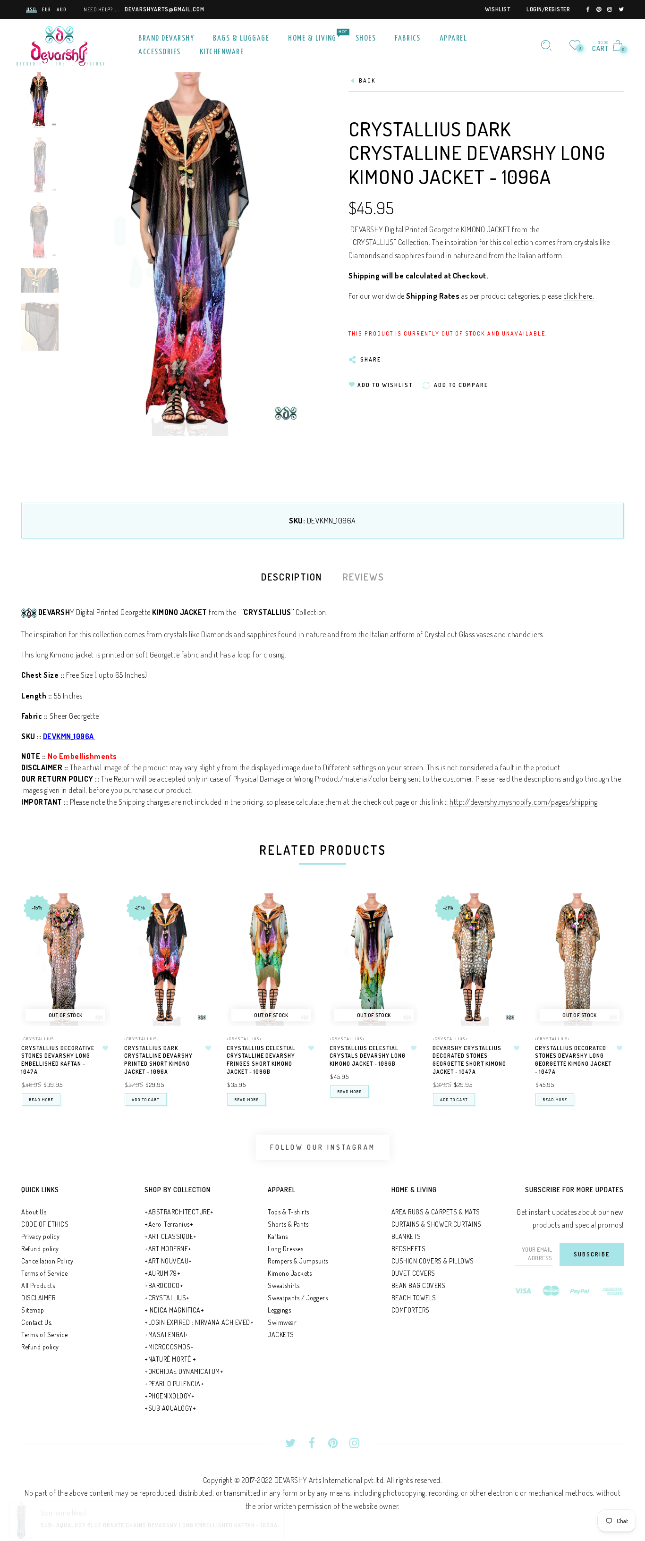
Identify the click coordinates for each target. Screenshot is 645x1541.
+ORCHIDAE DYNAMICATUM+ (183, 1371)
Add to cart (146, 1099)
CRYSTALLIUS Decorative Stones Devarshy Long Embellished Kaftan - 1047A (57, 1059)
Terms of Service (44, 1273)
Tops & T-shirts (288, 1212)
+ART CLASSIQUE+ (170, 1236)
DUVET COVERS (413, 1273)
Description (291, 577)
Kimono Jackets (290, 1273)
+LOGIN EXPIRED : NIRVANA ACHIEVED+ (199, 1322)
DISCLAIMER (38, 1298)
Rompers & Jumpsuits (298, 1261)
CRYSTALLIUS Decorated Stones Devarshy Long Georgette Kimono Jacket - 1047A (573, 1059)
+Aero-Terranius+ (168, 1224)
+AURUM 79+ (162, 1273)
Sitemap (32, 1310)
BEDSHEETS (408, 1249)
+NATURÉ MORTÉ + (170, 1359)
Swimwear (282, 1322)
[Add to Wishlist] (106, 1048)
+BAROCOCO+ (163, 1285)
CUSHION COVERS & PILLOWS (432, 1261)
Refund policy (40, 1249)
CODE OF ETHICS (44, 1224)
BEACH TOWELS (413, 1298)
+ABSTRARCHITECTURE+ (179, 1212)
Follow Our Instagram (322, 1147)
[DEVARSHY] (60, 44)
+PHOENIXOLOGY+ (169, 1396)
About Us (33, 1212)
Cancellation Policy (47, 1261)
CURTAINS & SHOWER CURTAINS (436, 1224)
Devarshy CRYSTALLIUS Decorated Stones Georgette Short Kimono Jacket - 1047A (469, 1059)
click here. (578, 296)
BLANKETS (406, 1236)
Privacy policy (40, 1236)
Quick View (93, 913)
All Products (38, 1285)
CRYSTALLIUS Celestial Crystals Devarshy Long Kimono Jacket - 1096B (368, 1056)
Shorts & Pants (288, 1224)
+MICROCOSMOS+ (169, 1347)
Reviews (363, 577)
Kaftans (278, 1236)
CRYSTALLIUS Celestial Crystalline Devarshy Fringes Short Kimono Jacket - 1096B (261, 1059)
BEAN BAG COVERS (418, 1285)
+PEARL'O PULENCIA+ (174, 1384)
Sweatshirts (284, 1285)
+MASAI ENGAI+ (166, 1334)
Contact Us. (36, 1322)
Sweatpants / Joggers (298, 1298)
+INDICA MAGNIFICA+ (174, 1310)
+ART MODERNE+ (168, 1249)
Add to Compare (94, 947)
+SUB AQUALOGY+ (170, 1408)
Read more (41, 1099)
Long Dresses (285, 1249)
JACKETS (281, 1334)
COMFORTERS (410, 1310)
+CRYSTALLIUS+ (39, 1038)
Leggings (279, 1310)
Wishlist (497, 9)
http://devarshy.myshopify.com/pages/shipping (523, 802)
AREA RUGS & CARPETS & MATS (435, 1212)
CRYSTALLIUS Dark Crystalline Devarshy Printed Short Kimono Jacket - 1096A (158, 1059)
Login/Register (548, 9)
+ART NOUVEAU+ (168, 1261)
